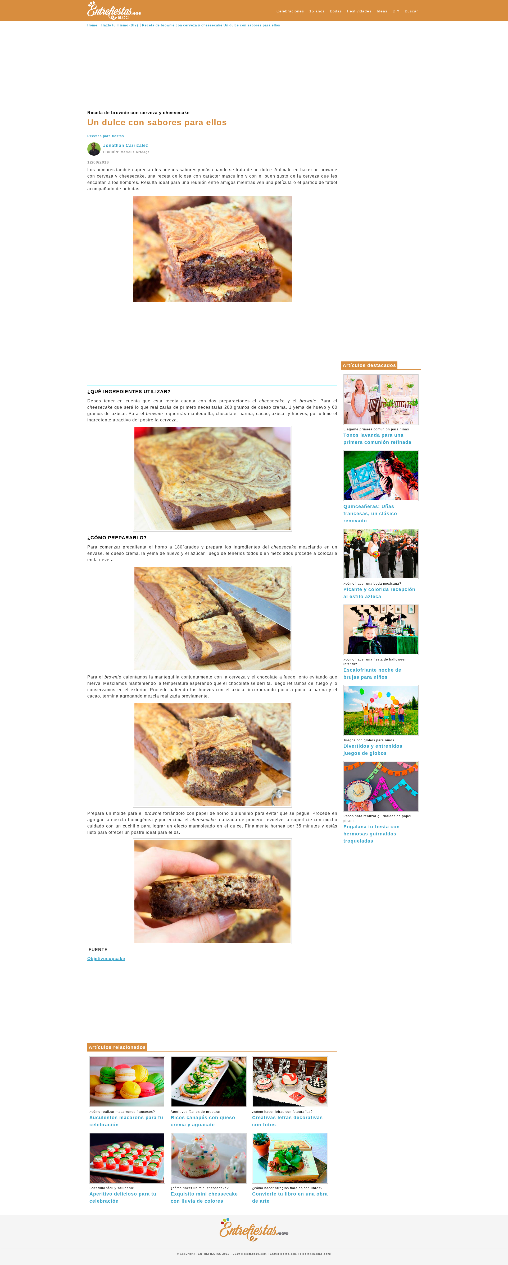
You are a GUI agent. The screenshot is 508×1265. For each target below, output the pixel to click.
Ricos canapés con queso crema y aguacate (203, 1118)
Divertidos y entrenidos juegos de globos (372, 747)
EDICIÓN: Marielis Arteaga (126, 152)
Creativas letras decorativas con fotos (287, 1118)
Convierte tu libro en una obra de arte (290, 1195)
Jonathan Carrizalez (125, 145)
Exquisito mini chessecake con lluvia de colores (204, 1195)
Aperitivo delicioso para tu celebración (122, 1195)
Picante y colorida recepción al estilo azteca (379, 590)
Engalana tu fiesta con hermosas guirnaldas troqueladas (377, 829)
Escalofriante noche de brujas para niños (375, 669)
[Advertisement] (212, 69)
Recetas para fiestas (105, 136)
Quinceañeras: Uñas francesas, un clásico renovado (370, 513)
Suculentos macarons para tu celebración (126, 1118)
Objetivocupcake (106, 958)
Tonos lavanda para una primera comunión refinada (377, 436)
